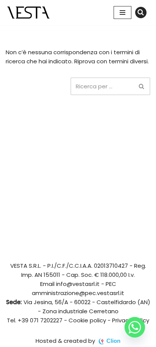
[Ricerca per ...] (38, 86)
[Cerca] (141, 12)
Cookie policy (87, 320)
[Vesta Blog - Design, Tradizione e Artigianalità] (28, 12)
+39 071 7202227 (40, 320)
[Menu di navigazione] (122, 12)
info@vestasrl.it (78, 284)
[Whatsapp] (135, 327)
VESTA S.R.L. (25, 266)
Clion (113, 341)
